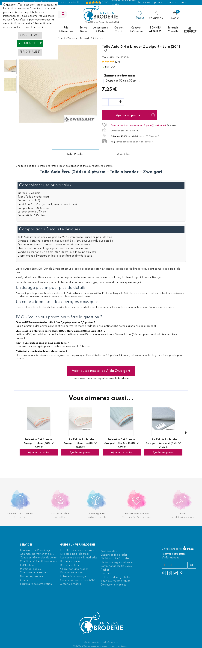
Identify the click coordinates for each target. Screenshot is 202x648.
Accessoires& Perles (100, 30)
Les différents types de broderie (79, 550)
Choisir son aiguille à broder (117, 562)
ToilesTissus (83, 30)
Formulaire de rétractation (36, 584)
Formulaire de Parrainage (35, 550)
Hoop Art (106, 573)
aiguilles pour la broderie (113, 378)
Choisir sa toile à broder (115, 558)
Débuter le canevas (71, 573)
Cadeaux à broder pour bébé (77, 580)
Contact (25, 580)
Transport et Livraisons (34, 573)
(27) (117, 62)
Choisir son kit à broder (74, 569)
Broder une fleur (69, 565)
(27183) (105, 2)
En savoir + (172, 125)
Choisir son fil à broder (114, 555)
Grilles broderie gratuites (116, 577)
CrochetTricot (119, 30)
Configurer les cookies (113, 585)
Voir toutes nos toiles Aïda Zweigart (101, 371)
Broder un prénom (71, 561)
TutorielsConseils (173, 30)
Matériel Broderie (70, 584)
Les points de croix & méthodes (78, 558)
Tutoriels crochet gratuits (115, 581)
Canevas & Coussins (136, 30)
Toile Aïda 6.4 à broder (92, 38)
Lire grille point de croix (74, 554)
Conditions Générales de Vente (38, 558)
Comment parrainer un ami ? (37, 554)
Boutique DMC (109, 551)
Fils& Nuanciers (66, 30)
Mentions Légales (30, 569)
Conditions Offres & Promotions (38, 561)
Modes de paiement (32, 576)
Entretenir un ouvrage (73, 576)
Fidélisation (27, 565)
